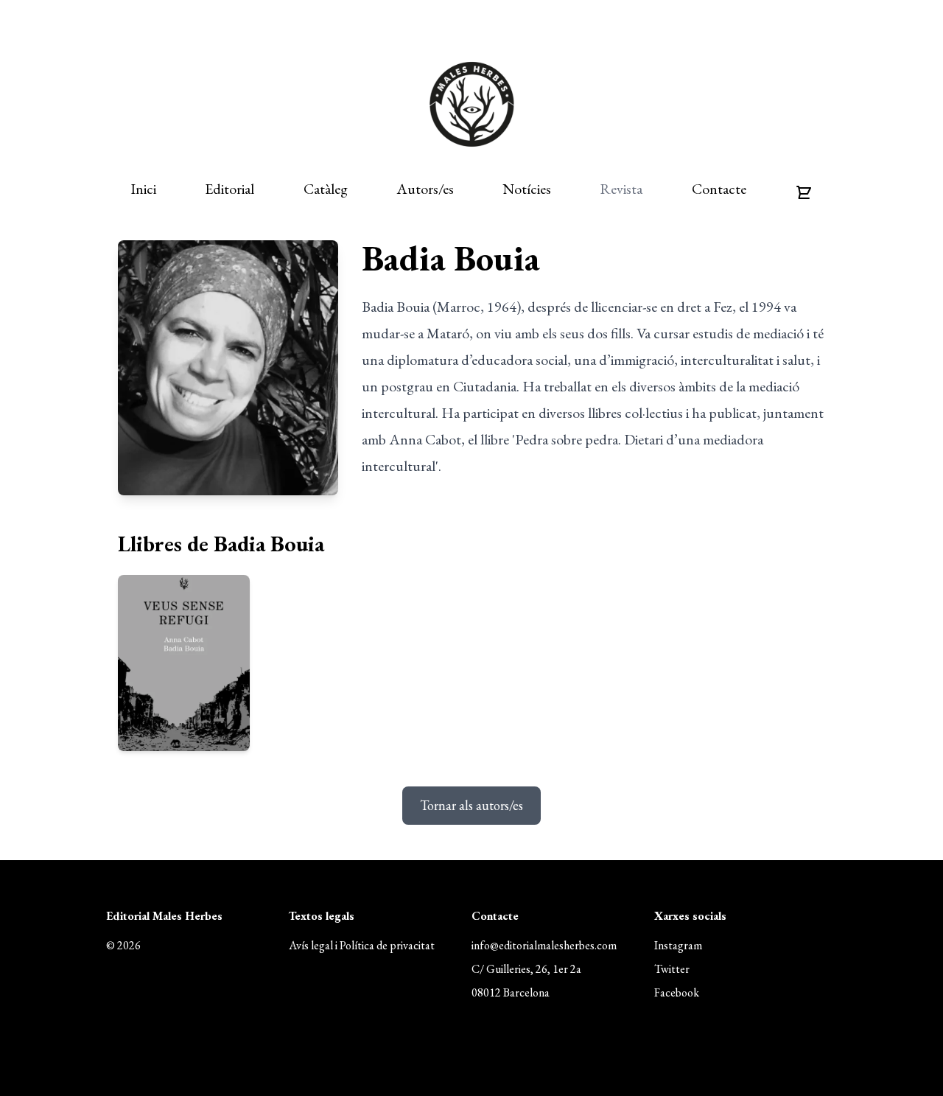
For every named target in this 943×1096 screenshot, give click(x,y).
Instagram (678, 945)
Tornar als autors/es (471, 805)
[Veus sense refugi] (184, 663)
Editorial (229, 188)
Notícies (526, 188)
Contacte (719, 188)
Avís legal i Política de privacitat (362, 945)
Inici (143, 188)
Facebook (676, 992)
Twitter (672, 969)
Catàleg (326, 188)
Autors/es (425, 188)
